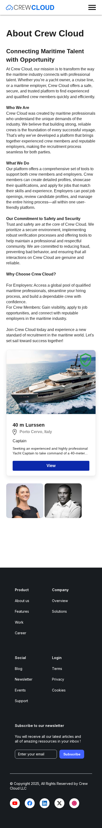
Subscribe (71, 754)
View (51, 466)
